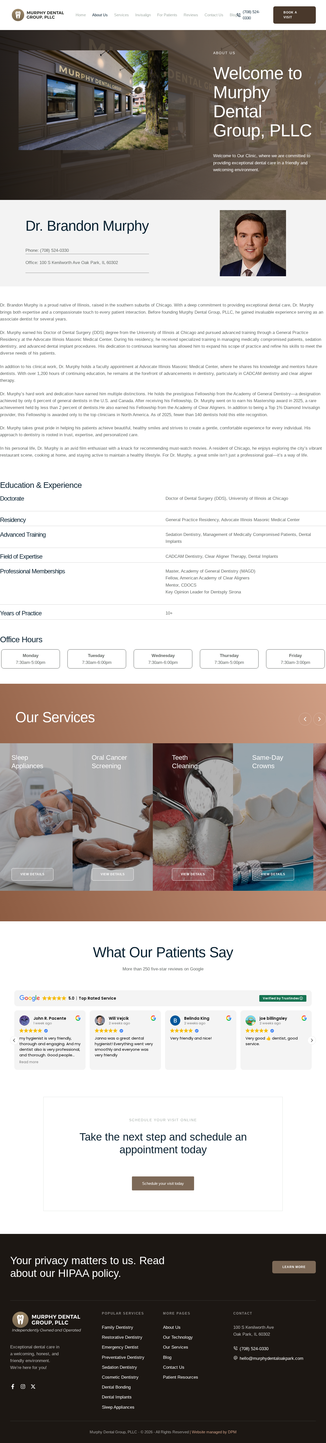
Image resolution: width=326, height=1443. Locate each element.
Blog (233, 15)
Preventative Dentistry (123, 1357)
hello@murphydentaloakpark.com (271, 1358)
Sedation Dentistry (119, 1367)
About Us (100, 15)
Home (81, 15)
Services (121, 15)
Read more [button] (28, 1062)
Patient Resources (180, 1377)
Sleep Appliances (118, 1407)
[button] (251, 15)
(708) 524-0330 (254, 1348)
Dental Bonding (116, 1387)
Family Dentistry (117, 1327)
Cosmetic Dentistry (120, 1377)
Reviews (191, 15)
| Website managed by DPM (213, 1432)
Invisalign (143, 15)
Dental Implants (117, 1397)
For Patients (167, 15)
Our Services (175, 1347)
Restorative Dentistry (122, 1337)
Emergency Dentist (120, 1347)
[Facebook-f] (12, 1386)
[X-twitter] (33, 1386)
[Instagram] (22, 1386)
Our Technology (178, 1337)
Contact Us (214, 15)
